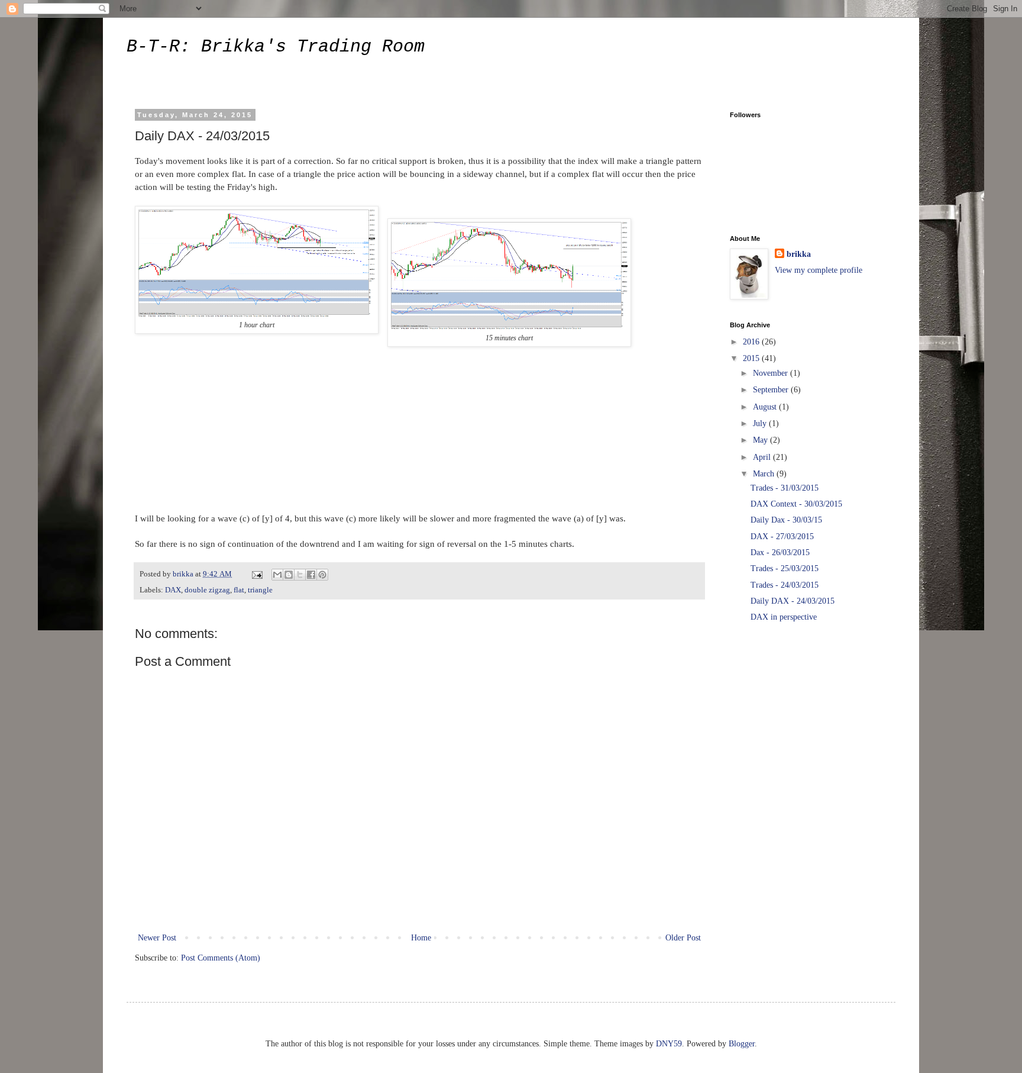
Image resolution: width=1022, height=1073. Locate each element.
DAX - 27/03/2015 (782, 536)
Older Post (683, 937)
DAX (173, 590)
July (761, 423)
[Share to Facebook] (311, 575)
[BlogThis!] (289, 575)
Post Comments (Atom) (220, 957)
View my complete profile (818, 270)
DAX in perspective (784, 617)
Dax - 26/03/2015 (780, 552)
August (766, 406)
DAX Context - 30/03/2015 (796, 504)
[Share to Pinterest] (322, 575)
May (761, 440)
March (765, 473)
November (771, 373)
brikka (799, 254)
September (772, 389)
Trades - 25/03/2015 (785, 568)
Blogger (742, 1043)
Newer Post (157, 937)
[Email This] (277, 575)
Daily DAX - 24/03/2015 (793, 601)
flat (239, 590)
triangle (260, 590)
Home (421, 937)
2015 (752, 358)
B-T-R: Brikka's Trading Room (276, 47)
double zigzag (207, 590)
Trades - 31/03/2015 (785, 488)
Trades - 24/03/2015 (785, 585)
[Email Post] (256, 574)
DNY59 (669, 1043)
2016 (752, 341)
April (763, 457)
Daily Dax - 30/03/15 (786, 519)
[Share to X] (300, 575)
